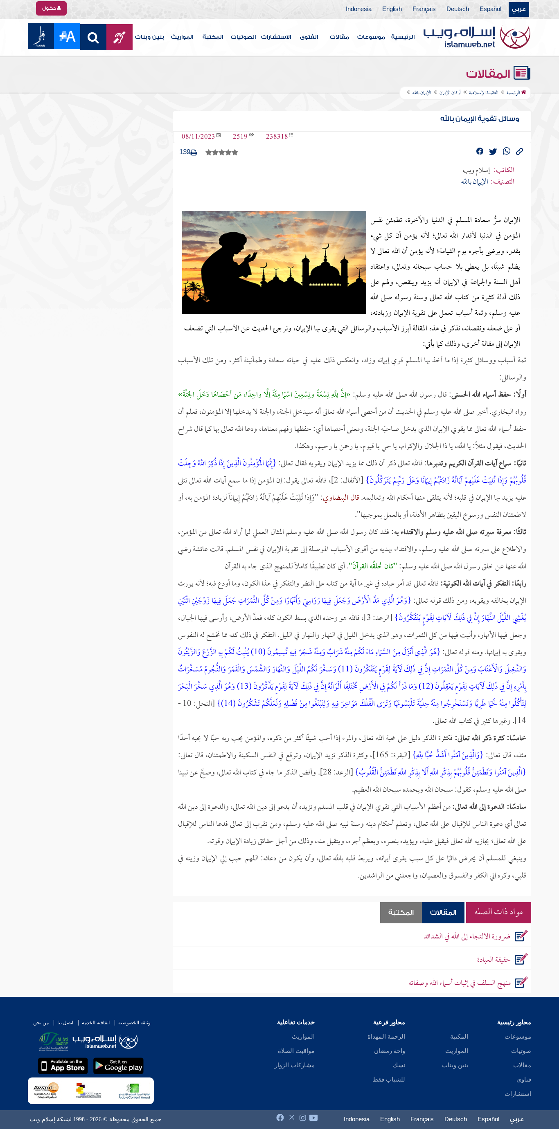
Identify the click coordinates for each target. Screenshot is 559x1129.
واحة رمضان (389, 1051)
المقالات (489, 74)
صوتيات (521, 1051)
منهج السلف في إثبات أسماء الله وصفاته (459, 984)
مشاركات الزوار (295, 1065)
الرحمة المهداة (386, 1036)
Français (424, 9)
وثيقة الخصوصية (134, 1023)
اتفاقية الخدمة (96, 1023)
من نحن (41, 1023)
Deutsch (457, 9)
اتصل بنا (65, 1023)
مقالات (339, 37)
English (392, 9)
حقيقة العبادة (494, 960)
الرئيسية (403, 37)
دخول (49, 8)
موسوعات (371, 37)
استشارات (518, 1094)
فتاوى (523, 1079)
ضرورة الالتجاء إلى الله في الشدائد (467, 937)
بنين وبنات (149, 37)
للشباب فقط (388, 1079)
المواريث (182, 37)
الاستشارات (276, 37)
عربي (519, 9)
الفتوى (309, 37)
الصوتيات (243, 37)
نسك (399, 1065)
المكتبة (213, 37)
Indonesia (359, 9)
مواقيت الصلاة (296, 1051)
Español (490, 9)
